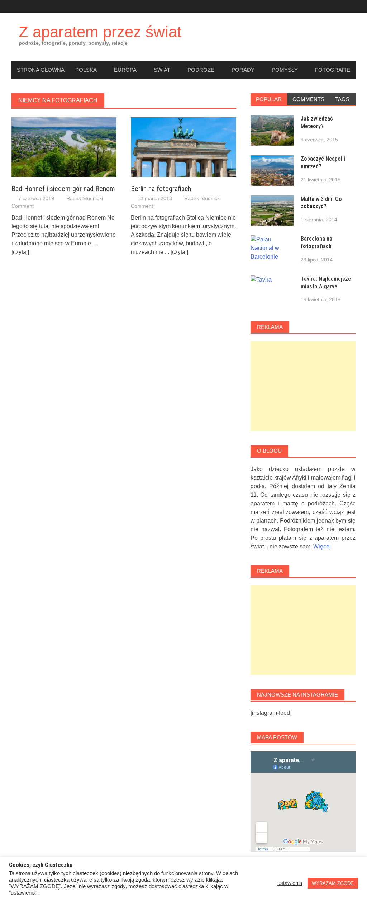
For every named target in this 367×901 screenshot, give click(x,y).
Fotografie (332, 70)
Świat (162, 70)
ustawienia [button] (289, 883)
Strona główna (41, 70)
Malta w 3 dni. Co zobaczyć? (321, 202)
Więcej (322, 546)
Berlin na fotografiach (161, 188)
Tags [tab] (342, 99)
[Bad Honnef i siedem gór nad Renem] (63, 146)
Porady (243, 70)
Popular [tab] (269, 99)
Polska (86, 70)
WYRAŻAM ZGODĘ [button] (333, 883)
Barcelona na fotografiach (316, 242)
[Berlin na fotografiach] (183, 146)
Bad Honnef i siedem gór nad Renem (63, 188)
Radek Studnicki (84, 198)
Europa (125, 70)
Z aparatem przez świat (100, 32)
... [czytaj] (176, 252)
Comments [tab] (308, 99)
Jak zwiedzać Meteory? (317, 122)
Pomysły (285, 70)
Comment (22, 206)
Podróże (200, 70)
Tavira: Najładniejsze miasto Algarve (326, 282)
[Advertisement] (303, 386)
